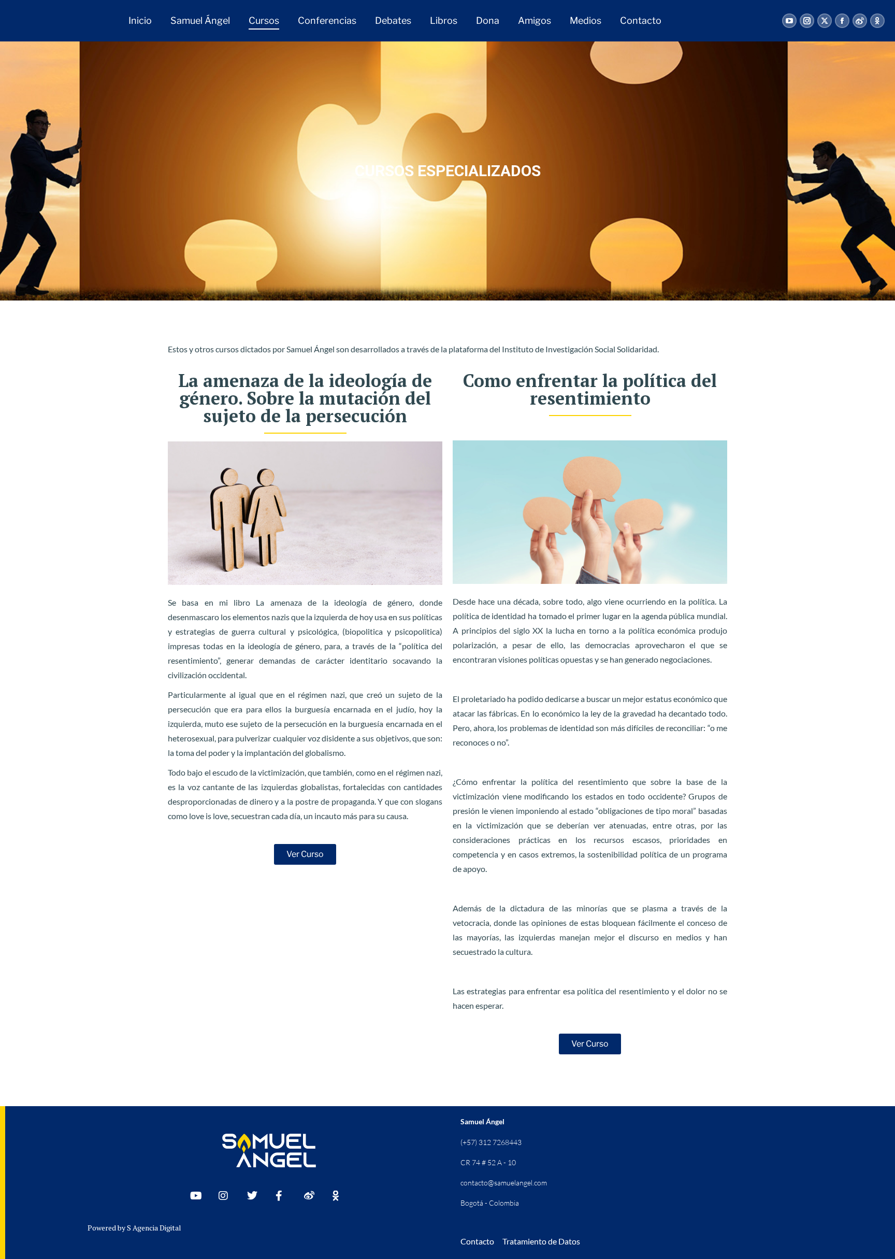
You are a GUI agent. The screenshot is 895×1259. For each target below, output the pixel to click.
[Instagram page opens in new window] (807, 20)
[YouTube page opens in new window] (789, 20)
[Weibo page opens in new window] (860, 20)
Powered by (107, 1228)
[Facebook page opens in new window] (842, 20)
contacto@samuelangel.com (503, 1182)
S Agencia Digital (154, 1228)
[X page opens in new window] (824, 20)
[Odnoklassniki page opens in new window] (877, 20)
